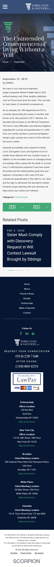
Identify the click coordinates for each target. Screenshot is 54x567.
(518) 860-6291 (27, 366)
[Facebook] (20, 333)
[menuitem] (13, 553)
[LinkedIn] (27, 333)
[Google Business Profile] (33, 333)
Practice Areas (27, 293)
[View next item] (27, 270)
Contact (27, 313)
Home (27, 284)
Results (27, 298)
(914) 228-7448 (27, 356)
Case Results (21, 197)
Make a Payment (27, 308)
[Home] (38, 6)
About (27, 289)
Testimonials (27, 303)
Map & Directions (27, 422)
